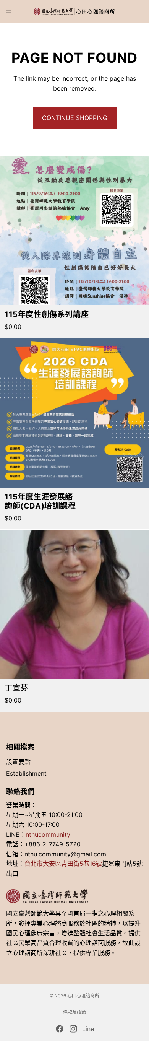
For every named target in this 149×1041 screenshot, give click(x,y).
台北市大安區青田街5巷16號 (63, 863)
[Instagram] (73, 1028)
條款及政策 (74, 1012)
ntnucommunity (48, 834)
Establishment (26, 773)
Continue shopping (74, 118)
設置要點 (18, 762)
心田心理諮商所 (83, 996)
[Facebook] (59, 1028)
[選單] (9, 11)
